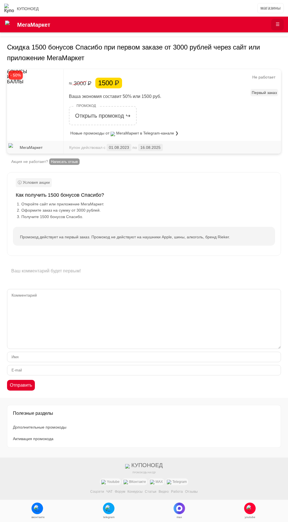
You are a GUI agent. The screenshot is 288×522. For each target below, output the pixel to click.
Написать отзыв (64, 162)
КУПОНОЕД (28, 8)
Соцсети (97, 492)
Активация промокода (33, 438)
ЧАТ (109, 492)
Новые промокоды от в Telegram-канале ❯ (124, 133)
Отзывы (191, 492)
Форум (120, 492)
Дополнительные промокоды (39, 427)
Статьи (150, 492)
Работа (177, 492)
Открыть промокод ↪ (102, 116)
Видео (164, 492)
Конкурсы (135, 492)
